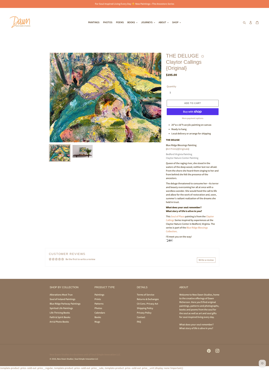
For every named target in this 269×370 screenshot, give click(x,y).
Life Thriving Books (60, 312)
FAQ (139, 321)
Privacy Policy (144, 312)
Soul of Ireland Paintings (62, 299)
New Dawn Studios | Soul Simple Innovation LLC (77, 359)
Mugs (97, 321)
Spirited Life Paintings (61, 308)
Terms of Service (145, 294)
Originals (183, 149)
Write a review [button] (206, 260)
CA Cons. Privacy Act (147, 303)
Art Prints (172, 149)
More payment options (192, 118)
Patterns (99, 303)
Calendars (99, 312)
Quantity (171, 86)
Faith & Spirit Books (60, 317)
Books (97, 317)
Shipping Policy (145, 308)
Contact (141, 317)
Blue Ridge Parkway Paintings (65, 303)
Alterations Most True (61, 294)
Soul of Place (177, 216)
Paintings (99, 294)
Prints (97, 299)
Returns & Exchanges (148, 299)
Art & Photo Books (59, 321)
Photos (98, 308)
